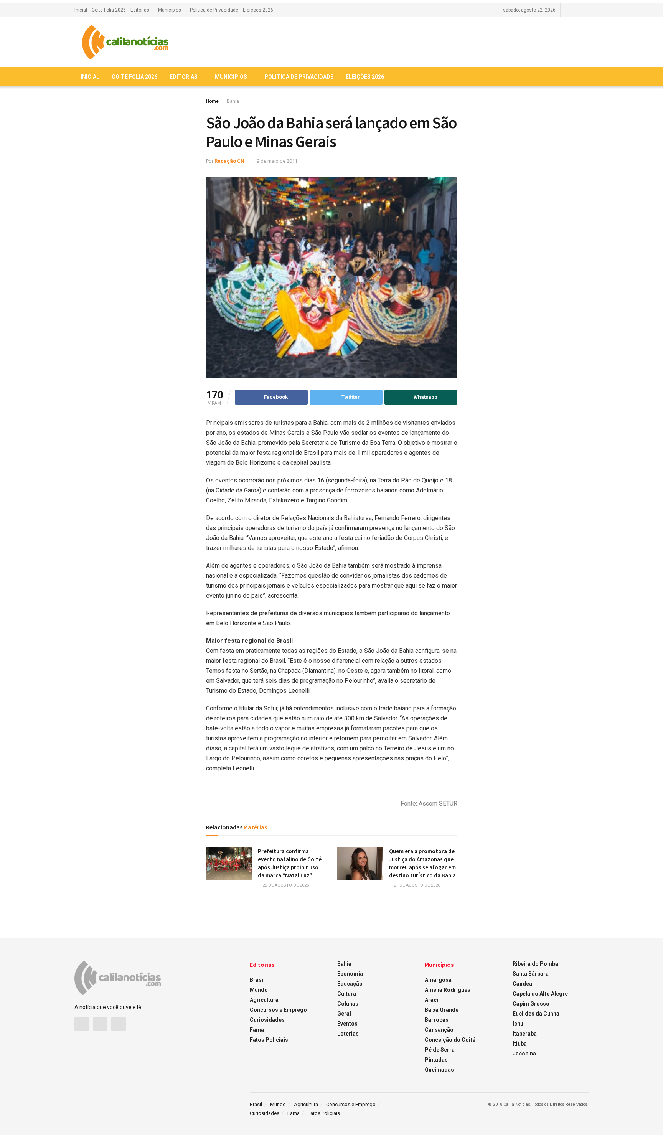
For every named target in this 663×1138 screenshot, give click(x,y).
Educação (350, 984)
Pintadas (436, 1060)
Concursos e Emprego (278, 1010)
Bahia (233, 101)
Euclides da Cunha (536, 1014)
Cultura (346, 994)
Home (212, 101)
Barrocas (437, 1020)
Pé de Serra (440, 1050)
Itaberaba (525, 1034)
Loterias (348, 1034)
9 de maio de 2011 (277, 161)
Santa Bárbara (531, 974)
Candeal (523, 984)
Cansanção (439, 1030)
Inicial (80, 10)
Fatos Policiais (269, 1040)
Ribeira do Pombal (536, 964)
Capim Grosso (531, 1004)
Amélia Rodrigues (447, 990)
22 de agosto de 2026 (285, 885)
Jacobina (524, 1053)
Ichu (518, 1024)
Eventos (347, 1024)
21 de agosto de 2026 (416, 885)
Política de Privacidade (214, 10)
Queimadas (439, 1070)
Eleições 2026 (258, 10)
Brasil (257, 980)
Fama (257, 1030)
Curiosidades (267, 1020)
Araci (431, 1000)
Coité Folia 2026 (109, 10)
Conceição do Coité (450, 1040)
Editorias (139, 10)
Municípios (169, 10)
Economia (350, 974)
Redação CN (229, 161)
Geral (344, 1014)
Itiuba (520, 1044)
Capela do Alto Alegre (540, 994)
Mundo (259, 990)
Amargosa (438, 980)
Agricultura (264, 1000)
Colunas (347, 1004)
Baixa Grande (441, 1010)
